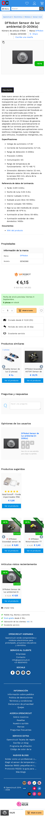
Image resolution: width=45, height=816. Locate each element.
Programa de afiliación (21, 746)
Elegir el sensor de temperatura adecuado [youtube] (20, 762)
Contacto (20, 657)
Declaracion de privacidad (20, 704)
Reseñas (21, 720)
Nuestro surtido (20, 723)
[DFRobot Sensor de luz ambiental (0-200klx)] (11, 443)
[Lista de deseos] (24, 3)
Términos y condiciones (20, 701)
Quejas (21, 707)
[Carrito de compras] (40, 3)
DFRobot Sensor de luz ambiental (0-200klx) (30, 435)
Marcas (20, 726)
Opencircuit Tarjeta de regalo (21, 739)
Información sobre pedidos (21, 694)
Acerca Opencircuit (21, 713)
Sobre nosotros (20, 717)
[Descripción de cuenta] (32, 3)
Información (21, 690)
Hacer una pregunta (19, 404)
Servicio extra (21, 736)
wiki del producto (15, 230)
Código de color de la (20, 749)
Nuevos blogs (20, 755)
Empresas (21, 654)
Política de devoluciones (21, 697)
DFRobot (24, 255)
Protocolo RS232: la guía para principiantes (20, 769)
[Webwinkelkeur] (22, 804)
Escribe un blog (20, 743)
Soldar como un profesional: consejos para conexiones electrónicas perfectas (20, 759)
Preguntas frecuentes (20, 730)
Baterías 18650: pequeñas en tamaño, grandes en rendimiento (20, 765)
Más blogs (21, 772)
